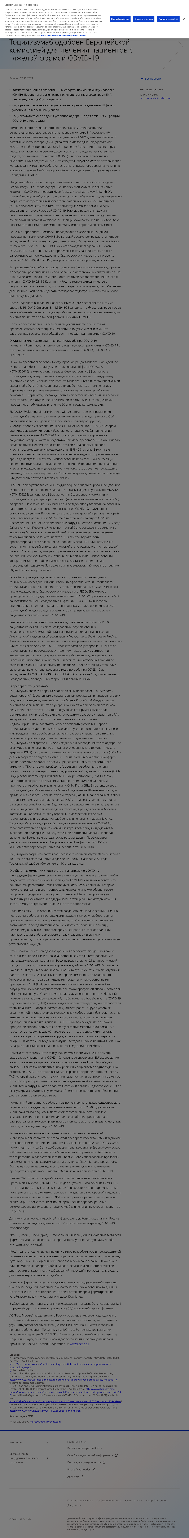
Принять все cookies (168, 19)
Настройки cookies (120, 19)
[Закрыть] (184, 19)
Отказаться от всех (144, 19)
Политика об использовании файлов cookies (63, 35)
